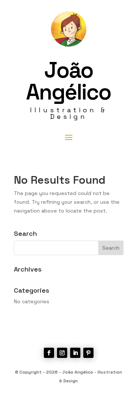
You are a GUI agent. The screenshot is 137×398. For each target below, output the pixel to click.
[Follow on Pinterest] (88, 353)
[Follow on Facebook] (49, 353)
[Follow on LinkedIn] (75, 353)
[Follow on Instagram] (62, 353)
